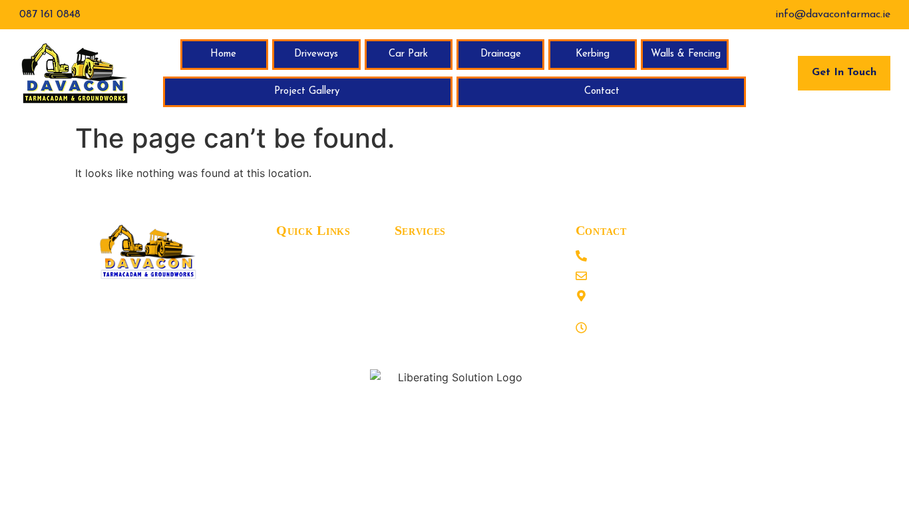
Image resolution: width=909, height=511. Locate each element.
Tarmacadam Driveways (452, 257)
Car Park (408, 54)
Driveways (316, 54)
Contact (602, 91)
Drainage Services (437, 336)
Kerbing (593, 54)
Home (223, 54)
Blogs (289, 257)
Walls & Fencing (686, 54)
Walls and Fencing (439, 316)
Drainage (500, 54)
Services (295, 316)
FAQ (287, 296)
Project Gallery (306, 91)
